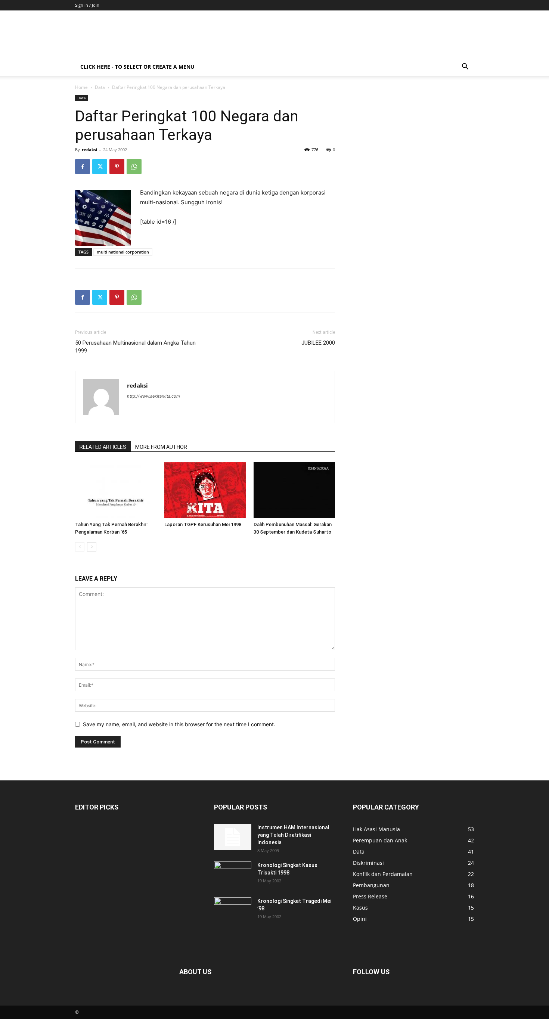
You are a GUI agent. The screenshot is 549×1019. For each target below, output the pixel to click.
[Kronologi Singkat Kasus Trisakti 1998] (232, 874)
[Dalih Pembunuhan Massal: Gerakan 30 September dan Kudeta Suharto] (294, 490)
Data (100, 87)
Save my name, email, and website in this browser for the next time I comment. (179, 724)
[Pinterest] (116, 166)
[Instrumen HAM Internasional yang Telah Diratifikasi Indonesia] (232, 837)
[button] (465, 67)
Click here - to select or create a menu (137, 66)
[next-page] (91, 547)
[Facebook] (82, 166)
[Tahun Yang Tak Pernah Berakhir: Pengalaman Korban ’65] (115, 490)
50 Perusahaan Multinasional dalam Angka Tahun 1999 (135, 346)
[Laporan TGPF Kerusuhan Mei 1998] (205, 490)
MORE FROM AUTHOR (161, 447)
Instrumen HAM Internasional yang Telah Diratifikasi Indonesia (293, 834)
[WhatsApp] (134, 166)
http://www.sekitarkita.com (153, 396)
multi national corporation (123, 252)
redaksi (89, 149)
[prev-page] (79, 547)
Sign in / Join (87, 5)
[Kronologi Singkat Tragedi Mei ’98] (232, 910)
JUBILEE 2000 (318, 342)
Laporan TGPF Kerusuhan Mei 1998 (202, 524)
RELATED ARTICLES (103, 447)
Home (81, 87)
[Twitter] (99, 166)
